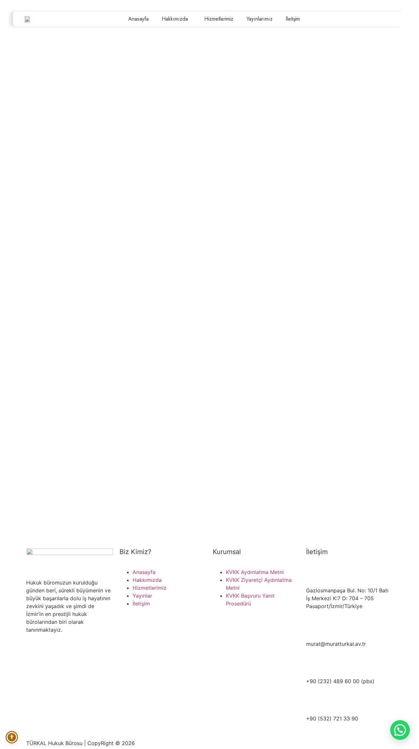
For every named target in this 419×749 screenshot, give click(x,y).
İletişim (293, 19)
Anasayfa (138, 19)
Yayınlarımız (259, 19)
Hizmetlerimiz (218, 19)
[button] (400, 730)
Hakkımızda (175, 19)
